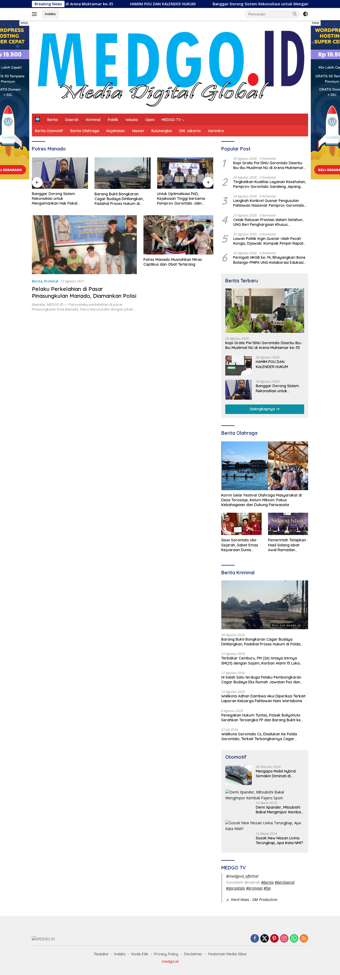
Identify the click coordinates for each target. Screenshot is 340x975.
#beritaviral (285, 882)
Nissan (138, 130)
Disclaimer (193, 954)
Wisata (132, 119)
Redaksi (101, 954)
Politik (113, 119)
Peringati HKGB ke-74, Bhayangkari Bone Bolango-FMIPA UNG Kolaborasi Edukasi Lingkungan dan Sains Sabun (269, 260)
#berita (267, 882)
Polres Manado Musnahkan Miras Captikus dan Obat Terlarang (172, 262)
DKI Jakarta (190, 130)
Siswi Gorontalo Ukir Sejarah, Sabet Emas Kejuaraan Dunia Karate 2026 (239, 545)
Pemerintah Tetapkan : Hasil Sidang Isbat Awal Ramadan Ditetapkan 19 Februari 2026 (288, 545)
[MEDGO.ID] (170, 66)
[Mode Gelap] (305, 14)
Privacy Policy (166, 954)
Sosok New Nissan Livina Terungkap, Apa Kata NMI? (279, 840)
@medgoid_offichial (242, 876)
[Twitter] (264, 938)
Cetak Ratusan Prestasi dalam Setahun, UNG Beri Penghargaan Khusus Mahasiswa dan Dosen (268, 222)
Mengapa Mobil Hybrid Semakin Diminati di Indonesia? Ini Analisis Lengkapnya (276, 773)
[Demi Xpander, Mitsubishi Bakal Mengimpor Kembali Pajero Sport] (264, 795)
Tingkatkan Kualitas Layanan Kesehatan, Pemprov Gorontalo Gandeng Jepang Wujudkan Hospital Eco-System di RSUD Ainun (269, 184)
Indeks (50, 14)
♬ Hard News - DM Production (251, 899)
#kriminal (254, 888)
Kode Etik (139, 954)
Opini (149, 119)
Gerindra (216, 130)
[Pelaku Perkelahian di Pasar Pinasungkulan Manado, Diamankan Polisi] (84, 244)
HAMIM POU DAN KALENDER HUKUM (132, 4)
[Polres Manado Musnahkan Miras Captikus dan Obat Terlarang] (178, 234)
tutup (24, 23)
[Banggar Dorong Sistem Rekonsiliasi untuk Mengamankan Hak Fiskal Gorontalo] (60, 173)
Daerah (72, 119)
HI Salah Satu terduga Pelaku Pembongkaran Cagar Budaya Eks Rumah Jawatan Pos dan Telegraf (261, 679)
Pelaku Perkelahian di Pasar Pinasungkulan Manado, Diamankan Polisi (84, 292)
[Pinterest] (274, 938)
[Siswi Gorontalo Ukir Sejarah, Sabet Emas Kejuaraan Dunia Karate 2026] (241, 524)
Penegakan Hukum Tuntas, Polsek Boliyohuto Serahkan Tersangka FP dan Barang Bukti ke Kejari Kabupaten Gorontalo (261, 717)
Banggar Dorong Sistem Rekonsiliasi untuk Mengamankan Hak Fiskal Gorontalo (256, 4)
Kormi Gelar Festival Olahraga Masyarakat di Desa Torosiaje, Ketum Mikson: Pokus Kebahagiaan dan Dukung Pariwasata (261, 500)
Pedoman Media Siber (227, 954)
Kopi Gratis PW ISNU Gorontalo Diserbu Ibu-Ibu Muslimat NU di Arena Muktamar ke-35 (268, 165)
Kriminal (93, 119)
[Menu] (35, 14)
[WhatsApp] (294, 938)
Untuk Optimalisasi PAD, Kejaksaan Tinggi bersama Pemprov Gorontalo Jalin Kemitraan (181, 198)
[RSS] (304, 938)
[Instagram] (284, 938)
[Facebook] (254, 938)
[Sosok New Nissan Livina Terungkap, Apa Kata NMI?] (264, 826)
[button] (295, 14)
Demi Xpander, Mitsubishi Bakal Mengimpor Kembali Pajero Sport (279, 809)
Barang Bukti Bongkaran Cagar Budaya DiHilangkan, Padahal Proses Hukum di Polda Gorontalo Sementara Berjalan (119, 199)
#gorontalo (235, 888)
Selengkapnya (263, 409)
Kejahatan (116, 130)
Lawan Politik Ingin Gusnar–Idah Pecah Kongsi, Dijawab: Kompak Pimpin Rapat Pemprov (268, 241)
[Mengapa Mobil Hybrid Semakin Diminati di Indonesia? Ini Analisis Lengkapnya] (238, 775)
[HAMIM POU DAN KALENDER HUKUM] (238, 366)
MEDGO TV (171, 119)
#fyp (267, 888)
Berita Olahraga (84, 130)
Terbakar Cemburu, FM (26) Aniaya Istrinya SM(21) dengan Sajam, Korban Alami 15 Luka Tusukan (260, 660)
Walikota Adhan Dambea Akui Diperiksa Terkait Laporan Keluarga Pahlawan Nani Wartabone (263, 698)
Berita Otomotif (49, 130)
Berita (52, 119)
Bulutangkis (161, 130)
